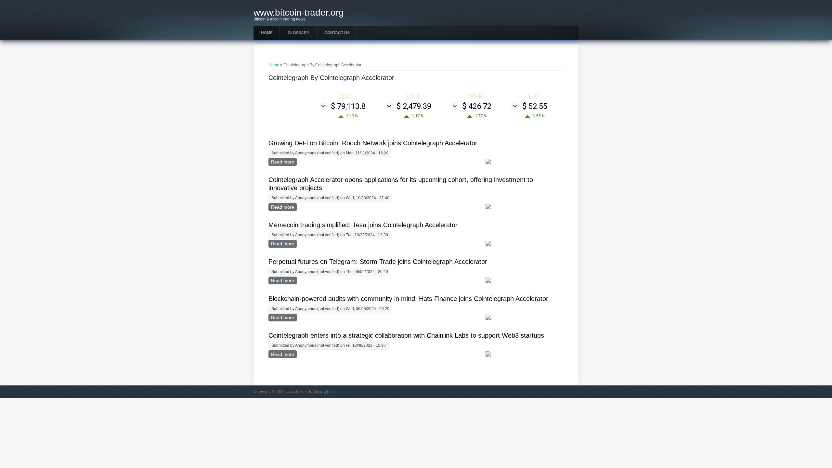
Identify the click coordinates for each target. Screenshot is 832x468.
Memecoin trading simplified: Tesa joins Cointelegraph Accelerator (363, 224)
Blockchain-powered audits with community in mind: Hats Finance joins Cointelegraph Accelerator (408, 298)
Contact (336, 391)
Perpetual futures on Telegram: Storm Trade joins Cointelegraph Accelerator (377, 261)
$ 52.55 (534, 106)
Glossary (298, 33)
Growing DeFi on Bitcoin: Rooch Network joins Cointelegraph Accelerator (372, 143)
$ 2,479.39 (413, 106)
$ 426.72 (476, 106)
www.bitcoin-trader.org (299, 12)
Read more (284, 161)
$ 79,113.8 (348, 106)
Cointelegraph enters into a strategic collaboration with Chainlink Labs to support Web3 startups (406, 335)
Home (267, 33)
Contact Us (337, 33)
